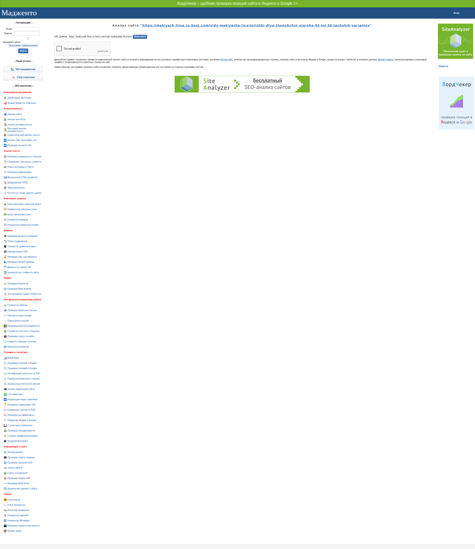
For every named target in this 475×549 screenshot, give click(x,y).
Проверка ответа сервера (21, 457)
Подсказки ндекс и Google (21, 420)
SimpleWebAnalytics (17, 441)
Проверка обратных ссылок (22, 310)
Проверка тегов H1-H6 (19, 145)
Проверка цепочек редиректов (23, 326)
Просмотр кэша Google (19, 315)
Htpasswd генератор (18, 346)
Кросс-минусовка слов (19, 214)
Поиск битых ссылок (18, 320)
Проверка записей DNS (19, 462)
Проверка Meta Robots (19, 289)
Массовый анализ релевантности (16, 129)
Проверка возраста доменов (22, 236)
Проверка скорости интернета (23, 525)
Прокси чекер (14, 531)
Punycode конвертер (18, 510)
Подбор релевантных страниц (23, 378)
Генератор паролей (17, 515)
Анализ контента (16, 119)
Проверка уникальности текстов (24, 156)
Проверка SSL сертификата (22, 257)
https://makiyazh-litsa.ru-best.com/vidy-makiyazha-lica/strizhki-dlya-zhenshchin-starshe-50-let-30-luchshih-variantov (256, 25)
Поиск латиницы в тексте (20, 167)
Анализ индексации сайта (21, 389)
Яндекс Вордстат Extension (21, 103)
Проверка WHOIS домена (20, 262)
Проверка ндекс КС (19, 478)
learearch (13, 499)
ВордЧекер (13, 358)
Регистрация (15, 45)
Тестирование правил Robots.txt (24, 294)
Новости (443, 66)
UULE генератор (16, 505)
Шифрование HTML (17, 182)
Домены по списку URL (19, 267)
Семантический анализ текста (23, 135)
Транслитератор (16, 187)
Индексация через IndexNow (22, 399)
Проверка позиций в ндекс (22, 363)
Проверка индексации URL (21, 404)
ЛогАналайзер (15, 452)
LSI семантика (14, 394)
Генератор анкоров (17, 219)
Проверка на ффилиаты (20, 415)
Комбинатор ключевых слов (22, 209)
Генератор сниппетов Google (22, 225)
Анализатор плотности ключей (23, 384)
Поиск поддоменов (17, 241)
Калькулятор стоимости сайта (23, 272)
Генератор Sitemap (17, 305)
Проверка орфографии (19, 172)
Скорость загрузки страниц (21, 341)
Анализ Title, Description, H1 (22, 140)
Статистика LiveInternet (19, 425)
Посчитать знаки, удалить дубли (24, 193)
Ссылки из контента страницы (23, 331)
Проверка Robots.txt (17, 283)
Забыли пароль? (30, 45)
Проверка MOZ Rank (18, 483)
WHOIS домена (386, 59)
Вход (456, 13)
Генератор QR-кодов (18, 520)
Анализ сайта (14, 114)
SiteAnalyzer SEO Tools (19, 98)
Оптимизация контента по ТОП (23, 373)
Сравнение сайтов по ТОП (21, 410)
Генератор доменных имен (21, 246)
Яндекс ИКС (226, 59)
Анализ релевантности (19, 124)
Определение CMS (17, 251)
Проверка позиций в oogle (22, 368)
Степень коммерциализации (22, 436)
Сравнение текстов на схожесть (24, 161)
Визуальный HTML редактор (22, 177)
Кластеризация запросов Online (24, 204)
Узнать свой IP (15, 468)
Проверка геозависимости (21, 430)
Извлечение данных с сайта (22, 488)
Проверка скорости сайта (20, 336)
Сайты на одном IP (17, 473)
